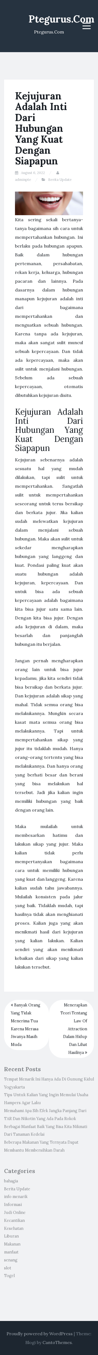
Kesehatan (13, 1228)
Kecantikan (14, 1220)
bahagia (11, 1181)
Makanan (12, 1244)
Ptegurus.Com (61, 19)
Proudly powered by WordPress (40, 1333)
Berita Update (60, 179)
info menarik (15, 1196)
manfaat (11, 1252)
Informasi (13, 1204)
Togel (9, 1275)
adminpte (23, 179)
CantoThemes (57, 1342)
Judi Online (15, 1212)
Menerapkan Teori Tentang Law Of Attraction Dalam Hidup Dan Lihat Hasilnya (73, 1029)
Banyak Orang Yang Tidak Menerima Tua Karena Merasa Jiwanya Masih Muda (25, 1025)
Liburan (11, 1236)
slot (7, 1268)
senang (10, 1260)
